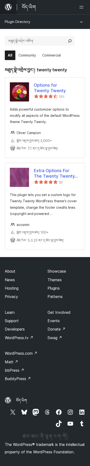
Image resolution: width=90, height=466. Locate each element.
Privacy (11, 296)
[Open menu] (82, 7)
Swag (55, 337)
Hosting (11, 288)
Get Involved (59, 312)
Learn (10, 312)
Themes (55, 279)
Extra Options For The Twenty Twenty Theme (54, 173)
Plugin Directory (17, 22)
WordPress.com (21, 353)
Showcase (57, 271)
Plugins (54, 288)
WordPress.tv (19, 337)
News (10, 279)
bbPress (14, 370)
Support (12, 320)
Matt (11, 361)
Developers (15, 329)
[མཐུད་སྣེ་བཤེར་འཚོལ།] (70, 41)
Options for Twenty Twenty (50, 88)
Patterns (55, 296)
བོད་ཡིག (21, 400)
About (10, 271)
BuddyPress (18, 378)
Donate (57, 329)
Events (54, 320)
